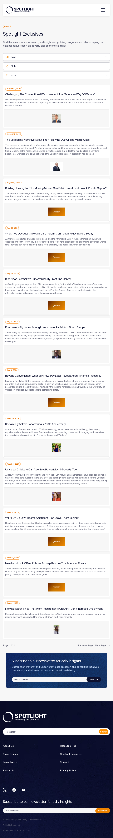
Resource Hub (68, 745)
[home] (20, 9)
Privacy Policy (68, 770)
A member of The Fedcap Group (17, 830)
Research (8, 770)
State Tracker (10, 754)
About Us (8, 745)
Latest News (10, 762)
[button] (103, 10)
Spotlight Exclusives (71, 754)
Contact (64, 762)
